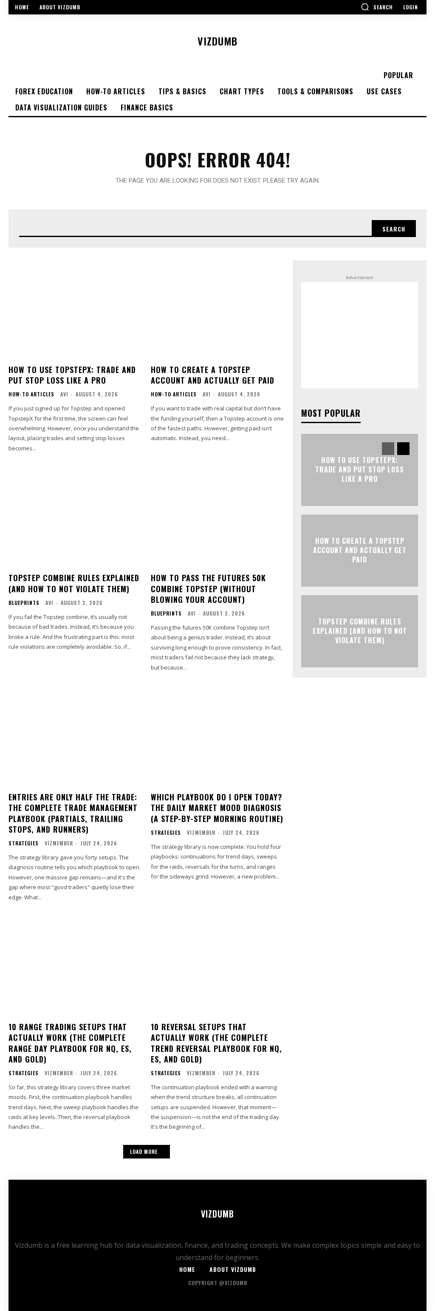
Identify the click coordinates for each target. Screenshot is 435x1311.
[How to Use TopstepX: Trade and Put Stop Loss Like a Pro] (75, 307)
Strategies (23, 843)
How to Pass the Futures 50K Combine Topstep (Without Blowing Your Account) (208, 588)
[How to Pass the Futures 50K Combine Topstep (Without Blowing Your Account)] (218, 515)
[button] (377, 7)
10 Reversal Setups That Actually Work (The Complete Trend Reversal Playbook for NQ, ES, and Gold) (216, 1043)
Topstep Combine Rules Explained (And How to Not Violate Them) (73, 583)
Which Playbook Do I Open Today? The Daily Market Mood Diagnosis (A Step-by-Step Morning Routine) (217, 807)
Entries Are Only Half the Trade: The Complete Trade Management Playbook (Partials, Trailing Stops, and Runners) (73, 813)
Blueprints (24, 602)
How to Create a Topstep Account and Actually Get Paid (212, 375)
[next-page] (403, 448)
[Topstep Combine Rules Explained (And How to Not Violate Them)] (75, 515)
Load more (144, 1151)
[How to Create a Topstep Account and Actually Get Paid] (218, 307)
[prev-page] (388, 448)
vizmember (59, 843)
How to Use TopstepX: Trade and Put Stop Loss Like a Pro (72, 375)
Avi (64, 394)
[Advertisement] (359, 335)
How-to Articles (31, 394)
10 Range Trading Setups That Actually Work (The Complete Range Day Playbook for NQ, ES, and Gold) (70, 1043)
